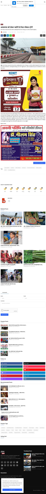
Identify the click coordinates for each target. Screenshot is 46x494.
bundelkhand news (11, 170)
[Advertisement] (23, 15)
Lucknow (2, 430)
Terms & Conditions (37, 490)
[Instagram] (8, 462)
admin (10, 400)
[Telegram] (5, 465)
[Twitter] (5, 462)
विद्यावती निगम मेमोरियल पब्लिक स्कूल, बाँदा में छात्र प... (16, 344)
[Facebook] (2, 462)
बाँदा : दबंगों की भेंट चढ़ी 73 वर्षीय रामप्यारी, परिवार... (16, 351)
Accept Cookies (12, 489)
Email (25, 296)
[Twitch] (14, 465)
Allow (31, 5)
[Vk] (17, 465)
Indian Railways (31, 432)
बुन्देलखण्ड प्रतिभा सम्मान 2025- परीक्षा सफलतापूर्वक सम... (17, 399)
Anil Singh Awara (26, 266)
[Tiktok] (11, 462)
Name (2, 296)
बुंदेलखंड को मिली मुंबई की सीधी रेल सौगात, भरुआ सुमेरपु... (38, 454)
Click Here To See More (38, 162)
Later (25, 5)
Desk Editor (10, 198)
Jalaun (24, 430)
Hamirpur (8, 430)
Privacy (43, 490)
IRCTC (6, 170)
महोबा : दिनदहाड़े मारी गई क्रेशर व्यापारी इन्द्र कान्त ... (32, 226)
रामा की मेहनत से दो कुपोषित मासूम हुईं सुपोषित (8, 264)
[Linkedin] (11, 465)
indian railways (17, 167)
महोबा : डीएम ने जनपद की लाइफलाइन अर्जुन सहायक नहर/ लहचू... (11, 226)
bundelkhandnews (18, 427)
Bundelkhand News (10, 427)
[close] (22, 479)
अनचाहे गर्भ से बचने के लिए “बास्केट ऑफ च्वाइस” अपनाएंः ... (10, 245)
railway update (38, 167)
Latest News (42, 427)
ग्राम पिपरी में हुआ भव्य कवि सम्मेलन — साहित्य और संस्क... (17, 392)
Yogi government (17, 432)
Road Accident (24, 432)
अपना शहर (5, 5)
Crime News (36, 430)
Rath (20, 430)
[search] (44, 2)
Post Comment (4, 314)
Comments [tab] (4, 292)
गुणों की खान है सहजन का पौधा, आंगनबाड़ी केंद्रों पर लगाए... (33, 264)
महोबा (8, 5)
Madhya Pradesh (4, 432)
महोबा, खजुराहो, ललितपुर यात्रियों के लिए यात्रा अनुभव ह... (38, 461)
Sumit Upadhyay (26, 227)
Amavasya (24, 167)
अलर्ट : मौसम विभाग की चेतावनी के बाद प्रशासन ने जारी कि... (17, 338)
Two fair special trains (30, 167)
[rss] (2, 468)
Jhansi (17, 430)
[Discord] (2, 465)
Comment (2, 300)
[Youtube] (17, 462)
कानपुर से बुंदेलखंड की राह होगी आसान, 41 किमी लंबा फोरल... (17, 331)
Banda (37, 427)
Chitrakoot (3, 427)
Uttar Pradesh (31, 427)
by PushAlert (14, 6)
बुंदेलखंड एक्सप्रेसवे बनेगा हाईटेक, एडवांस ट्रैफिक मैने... (38, 467)
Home (2, 5)
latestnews (25, 427)
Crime (13, 430)
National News (29, 430)
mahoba (12, 167)
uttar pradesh (7, 167)
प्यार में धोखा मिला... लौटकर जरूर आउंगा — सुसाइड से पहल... (17, 405)
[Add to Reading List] (44, 35)
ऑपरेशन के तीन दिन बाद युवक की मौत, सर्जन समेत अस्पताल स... (17, 325)
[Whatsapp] (14, 462)
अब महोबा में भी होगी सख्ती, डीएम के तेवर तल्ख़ (8, 283)
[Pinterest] (8, 465)
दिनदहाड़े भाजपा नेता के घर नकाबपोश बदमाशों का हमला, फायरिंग (10, 412)
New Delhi (10, 432)
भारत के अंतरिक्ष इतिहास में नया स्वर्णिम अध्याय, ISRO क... (17, 386)
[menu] (1, 2)
